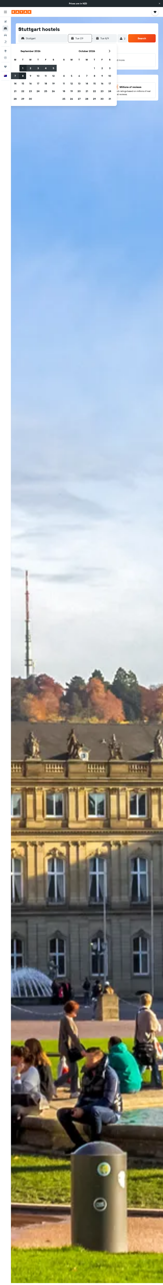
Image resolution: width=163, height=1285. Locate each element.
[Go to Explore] (5, 51)
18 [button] (46, 83)
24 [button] (38, 91)
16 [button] (30, 83)
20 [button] (79, 91)
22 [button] (22, 91)
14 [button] (15, 83)
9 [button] (30, 75)
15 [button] (23, 83)
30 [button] (30, 98)
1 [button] (22, 68)
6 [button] (79, 75)
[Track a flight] (5, 57)
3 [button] (38, 68)
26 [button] (53, 91)
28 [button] (15, 98)
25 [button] (45, 91)
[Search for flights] (5, 22)
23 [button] (30, 91)
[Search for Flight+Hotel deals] (5, 42)
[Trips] (5, 67)
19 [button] (53, 83)
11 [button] (46, 75)
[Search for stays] (5, 28)
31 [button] (110, 98)
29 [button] (22, 98)
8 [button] (23, 75)
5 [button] (53, 68)
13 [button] (79, 83)
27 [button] (79, 98)
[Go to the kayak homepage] (21, 12)
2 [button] (30, 68)
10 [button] (38, 75)
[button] (159, 3)
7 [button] (15, 75)
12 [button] (53, 75)
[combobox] (45, 38)
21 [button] (15, 91)
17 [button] (38, 83)
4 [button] (45, 68)
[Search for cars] (5, 35)
